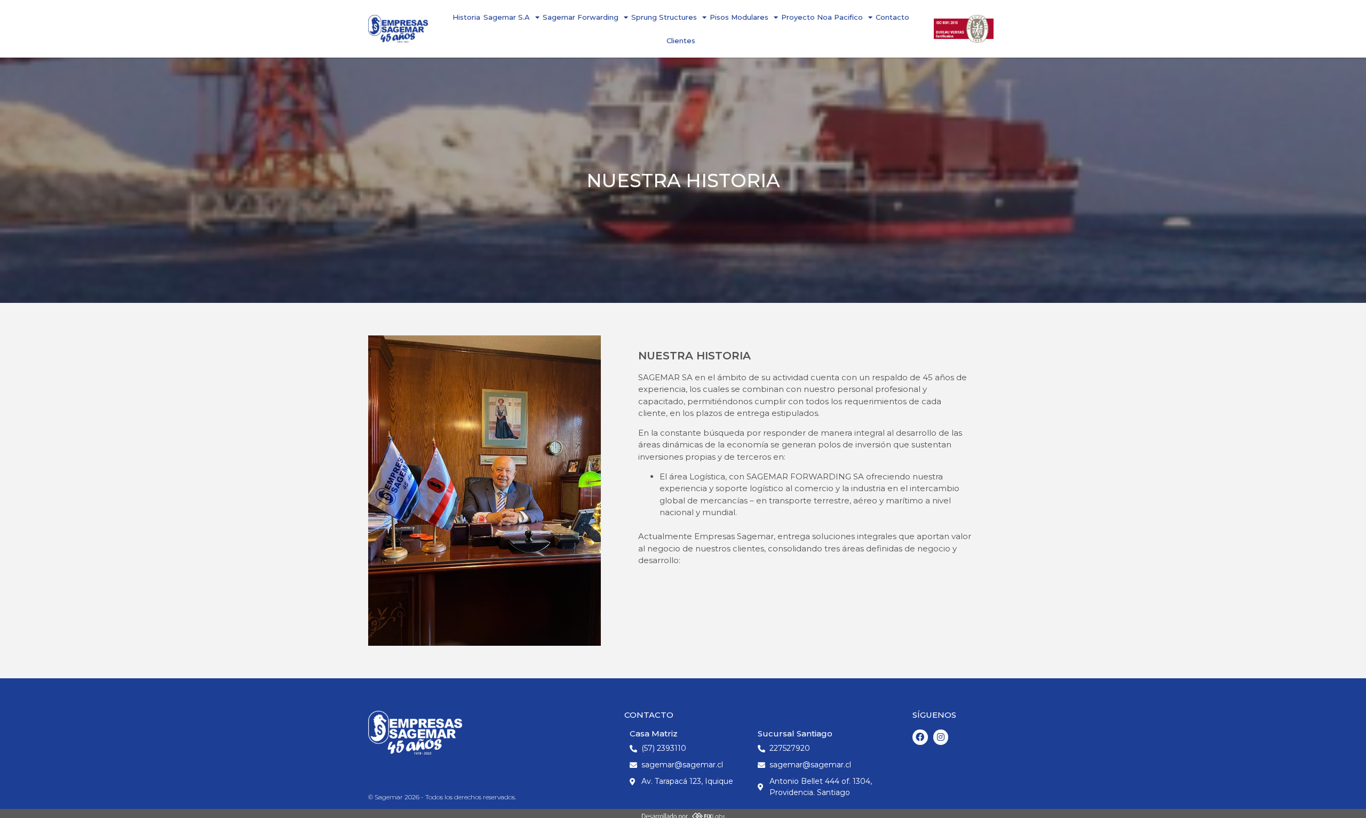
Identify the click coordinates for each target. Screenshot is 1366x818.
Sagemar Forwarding (580, 17)
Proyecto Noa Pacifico (822, 17)
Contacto (892, 17)
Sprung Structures (664, 17)
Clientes (680, 40)
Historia (466, 17)
